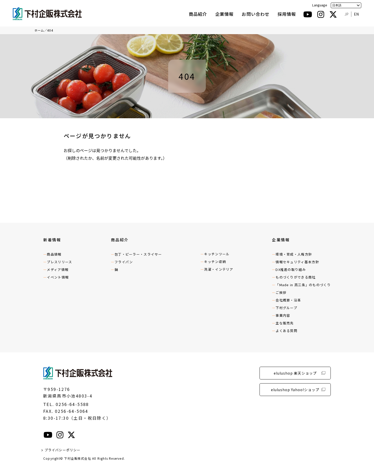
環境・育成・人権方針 (294, 254)
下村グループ (286, 307)
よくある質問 (286, 330)
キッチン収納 (215, 261)
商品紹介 (198, 14)
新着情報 (52, 239)
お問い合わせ (255, 14)
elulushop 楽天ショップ (295, 373)
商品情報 (54, 254)
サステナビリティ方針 (221, 27)
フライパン (123, 261)
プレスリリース (59, 261)
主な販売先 (285, 323)
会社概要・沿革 (288, 300)
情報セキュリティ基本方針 (225, 38)
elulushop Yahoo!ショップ (295, 389)
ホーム (39, 30)
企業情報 (224, 14)
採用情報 (287, 14)
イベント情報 (58, 277)
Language (319, 5)
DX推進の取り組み (217, 49)
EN (356, 14)
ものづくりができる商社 (295, 277)
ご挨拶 (281, 292)
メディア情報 (57, 269)
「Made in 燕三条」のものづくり (303, 284)
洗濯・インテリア (218, 269)
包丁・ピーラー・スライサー (138, 254)
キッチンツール (216, 254)
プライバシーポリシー (63, 449)
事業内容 (283, 315)
